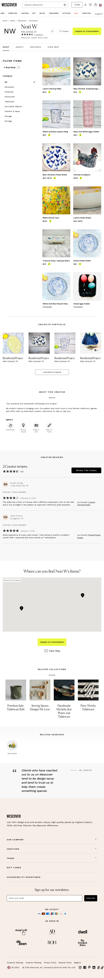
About (20, 47)
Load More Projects (52, 372)
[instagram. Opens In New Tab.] (80, 967)
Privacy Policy (50, 962)
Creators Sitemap (34, 962)
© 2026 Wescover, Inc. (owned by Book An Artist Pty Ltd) (48, 967)
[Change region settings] (100, 5)
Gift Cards (14, 867)
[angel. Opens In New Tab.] (98, 967)
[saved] (90, 5)
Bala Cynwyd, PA (28, 31)
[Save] (66, 61)
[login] (85, 4)
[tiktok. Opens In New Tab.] (102, 967)
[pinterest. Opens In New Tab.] (89, 967)
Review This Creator (86, 470)
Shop (6, 47)
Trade (77, 5)
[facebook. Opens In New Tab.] (85, 967)
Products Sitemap (15, 962)
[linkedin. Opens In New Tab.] (94, 967)
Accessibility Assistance (24, 877)
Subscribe (90, 898)
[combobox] (45, 5)
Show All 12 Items (12, 580)
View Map (53, 47)
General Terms (65, 962)
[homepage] (10, 4)
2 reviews (38, 34)
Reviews (35, 47)
